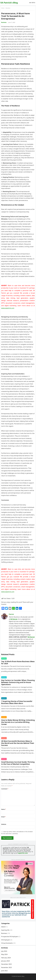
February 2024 (6, 958)
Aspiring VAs (5, 930)
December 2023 (6, 964)
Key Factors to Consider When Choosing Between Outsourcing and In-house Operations (18, 682)
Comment (4, 789)
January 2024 (5, 961)
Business (8, 8)
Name (3, 809)
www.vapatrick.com (7, 308)
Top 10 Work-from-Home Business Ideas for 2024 (18, 662)
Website (3, 824)
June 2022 (4, 971)
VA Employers (5, 940)
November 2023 (6, 967)
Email (3, 817)
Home (2, 8)
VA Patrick (13, 619)
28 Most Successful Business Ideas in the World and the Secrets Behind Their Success (17, 743)
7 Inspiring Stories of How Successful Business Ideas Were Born (16, 702)
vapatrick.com (23, 853)
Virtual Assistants (7, 943)
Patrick (11, 614)
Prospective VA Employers (9, 936)
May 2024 (4, 954)
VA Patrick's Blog (9, 2)
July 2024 (4, 951)
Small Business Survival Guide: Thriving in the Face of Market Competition (18, 763)
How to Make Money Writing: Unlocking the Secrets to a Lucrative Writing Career (18, 722)
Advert (3, 927)
